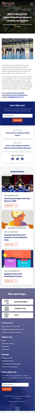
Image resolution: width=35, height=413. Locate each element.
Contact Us (7, 323)
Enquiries (5, 346)
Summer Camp (8, 344)
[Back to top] (17, 409)
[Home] (8, 4)
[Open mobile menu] (31, 4)
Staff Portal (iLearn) (10, 367)
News (4, 341)
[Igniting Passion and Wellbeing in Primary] (17, 258)
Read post (10, 205)
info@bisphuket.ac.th (16, 97)
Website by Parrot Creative (17, 401)
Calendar (5, 349)
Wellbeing (13, 24)
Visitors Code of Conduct (11, 332)
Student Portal (7, 361)
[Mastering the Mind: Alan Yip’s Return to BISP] (17, 183)
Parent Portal (7, 358)
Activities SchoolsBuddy (11, 364)
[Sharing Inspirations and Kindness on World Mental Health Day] (17, 220)
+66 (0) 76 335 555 (12, 327)
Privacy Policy (17, 398)
